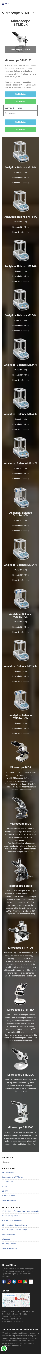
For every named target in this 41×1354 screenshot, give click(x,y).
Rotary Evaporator (8, 1234)
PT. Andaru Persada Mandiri (12, 1333)
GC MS (4, 1186)
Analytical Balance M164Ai (20, 414)
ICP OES (5, 1191)
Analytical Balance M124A (20, 167)
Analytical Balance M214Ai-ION (20, 514)
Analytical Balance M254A (20, 315)
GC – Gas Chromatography (12, 1220)
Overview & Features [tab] (13, 108)
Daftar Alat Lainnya (9, 1200)
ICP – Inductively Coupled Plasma (14, 1225)
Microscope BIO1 (20, 767)
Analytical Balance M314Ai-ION (20, 717)
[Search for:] (20, 1162)
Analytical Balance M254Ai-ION (20, 615)
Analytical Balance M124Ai (20, 364)
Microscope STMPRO (20, 1009)
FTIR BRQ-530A (8, 1182)
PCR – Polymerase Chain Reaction (14, 1230)
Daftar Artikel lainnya (9, 1248)
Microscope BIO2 (20, 823)
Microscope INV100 (20, 947)
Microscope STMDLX (20, 23)
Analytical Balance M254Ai (20, 564)
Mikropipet (6, 1239)
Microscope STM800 (20, 1127)
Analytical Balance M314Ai (20, 666)
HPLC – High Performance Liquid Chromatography (20, 1211)
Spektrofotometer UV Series (12, 1177)
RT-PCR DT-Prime (8, 1196)
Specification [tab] (10, 113)
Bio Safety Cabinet (9, 1244)
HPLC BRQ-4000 (8, 1172)
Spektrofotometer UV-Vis (11, 1216)
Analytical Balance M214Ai (20, 463)
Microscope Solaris (20, 885)
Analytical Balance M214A (20, 266)
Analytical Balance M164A (20, 216)
